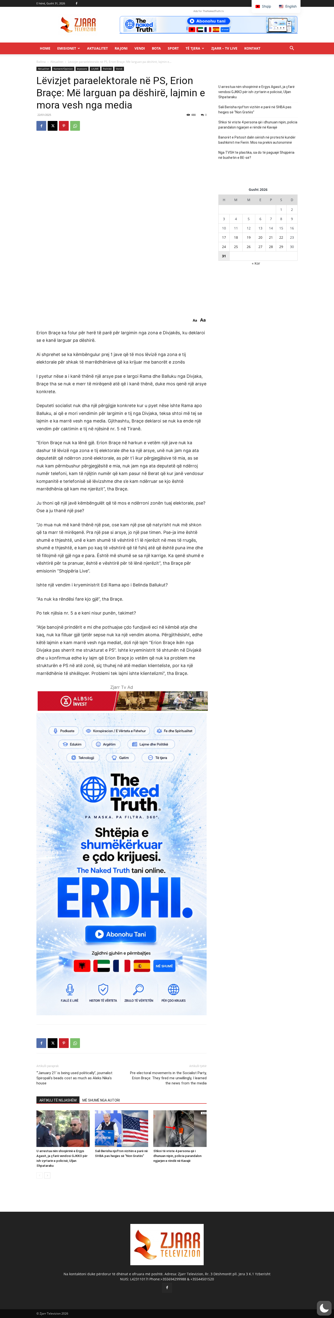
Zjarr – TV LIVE (224, 48)
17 (224, 237)
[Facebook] (76, 3)
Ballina (41, 62)
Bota (156, 48)
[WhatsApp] (75, 126)
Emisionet (66, 48)
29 (281, 246)
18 (236, 237)
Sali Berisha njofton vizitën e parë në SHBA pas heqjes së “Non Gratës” (254, 109)
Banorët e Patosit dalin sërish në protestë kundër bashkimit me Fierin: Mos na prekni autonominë (257, 139)
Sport (173, 48)
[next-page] (47, 1175)
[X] (52, 126)
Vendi (139, 48)
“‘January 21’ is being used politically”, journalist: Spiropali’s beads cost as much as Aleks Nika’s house (74, 1078)
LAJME (95, 68)
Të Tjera (193, 48)
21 (271, 237)
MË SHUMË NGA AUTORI (101, 1100)
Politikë (107, 68)
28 (271, 246)
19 (249, 237)
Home (45, 48)
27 (260, 246)
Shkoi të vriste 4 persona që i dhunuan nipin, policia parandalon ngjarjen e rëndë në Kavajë (177, 1156)
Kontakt (252, 48)
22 (281, 237)
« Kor (256, 263)
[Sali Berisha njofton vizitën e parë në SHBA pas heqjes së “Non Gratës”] (121, 1128)
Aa (195, 320)
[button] (292, 48)
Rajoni (121, 48)
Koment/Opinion (63, 68)
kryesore (82, 68)
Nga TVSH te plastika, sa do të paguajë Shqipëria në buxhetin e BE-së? (256, 155)
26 (249, 246)
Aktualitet (97, 48)
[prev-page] (39, 1175)
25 (236, 246)
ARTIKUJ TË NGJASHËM (58, 1100)
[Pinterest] (64, 126)
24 (224, 246)
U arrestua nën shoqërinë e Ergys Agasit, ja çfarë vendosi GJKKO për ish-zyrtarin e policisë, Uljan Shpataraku (256, 92)
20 (260, 237)
